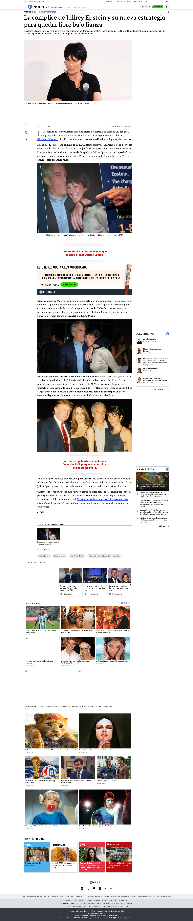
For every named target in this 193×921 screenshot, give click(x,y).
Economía (47, 897)
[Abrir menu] (25, 7)
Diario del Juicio (166, 897)
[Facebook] (82, 888)
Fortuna (88, 900)
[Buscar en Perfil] (167, 2)
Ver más (163, 526)
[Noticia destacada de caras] (92, 845)
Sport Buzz (115, 903)
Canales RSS (66, 906)
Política (66, 7)
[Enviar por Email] (26, 146)
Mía (108, 900)
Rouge (104, 900)
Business (109, 2)
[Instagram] (100, 888)
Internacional (64, 897)
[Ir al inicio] (37, 7)
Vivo (158, 897)
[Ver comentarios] (167, 12)
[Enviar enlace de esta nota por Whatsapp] (26, 139)
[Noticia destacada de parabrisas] (119, 845)
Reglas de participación (115, 906)
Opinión (74, 7)
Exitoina (146, 897)
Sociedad (82, 7)
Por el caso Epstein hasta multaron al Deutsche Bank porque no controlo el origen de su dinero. (85, 464)
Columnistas (145, 333)
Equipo (104, 906)
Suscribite (157, 7)
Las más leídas (145, 469)
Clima (72, 897)
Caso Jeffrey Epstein (77, 556)
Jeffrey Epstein (44, 556)
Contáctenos (87, 906)
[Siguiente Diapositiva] (130, 584)
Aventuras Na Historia (91, 903)
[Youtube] (94, 888)
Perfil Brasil (138, 2)
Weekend (81, 900)
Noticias (116, 2)
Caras (123, 2)
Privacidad (96, 906)
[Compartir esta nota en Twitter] (26, 132)
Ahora (23, 897)
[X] (88, 888)
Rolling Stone (105, 903)
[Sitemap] (111, 889)
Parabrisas (96, 900)
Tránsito (128, 906)
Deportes (79, 897)
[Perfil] (38, 839)
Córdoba (91, 897)
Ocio (85, 897)
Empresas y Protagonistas (120, 897)
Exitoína (129, 2)
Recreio (123, 903)
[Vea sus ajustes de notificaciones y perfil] (167, 6)
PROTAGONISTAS (30, 12)
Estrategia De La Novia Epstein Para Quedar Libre (104, 556)
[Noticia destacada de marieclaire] (64, 845)
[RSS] (106, 888)
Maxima (129, 903)
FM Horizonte (122, 900)
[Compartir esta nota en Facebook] (26, 126)
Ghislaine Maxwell (59, 556)
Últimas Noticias (55, 7)
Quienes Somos (76, 906)
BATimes (113, 900)
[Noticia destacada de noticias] (37, 845)
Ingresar (146, 7)
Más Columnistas (158, 390)
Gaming (152, 897)
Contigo (79, 903)
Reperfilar (98, 897)
